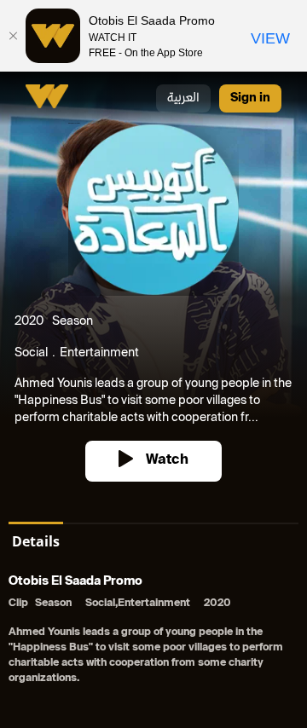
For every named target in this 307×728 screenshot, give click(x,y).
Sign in (250, 98)
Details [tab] (36, 541)
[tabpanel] (153, 631)
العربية (183, 98)
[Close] (13, 36)
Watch (167, 461)
